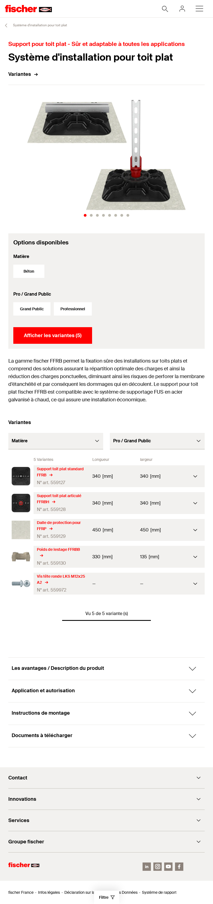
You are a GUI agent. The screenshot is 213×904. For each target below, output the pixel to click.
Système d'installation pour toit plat (39, 25)
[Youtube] (168, 866)
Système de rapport (159, 892)
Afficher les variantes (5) (53, 335)
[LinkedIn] (147, 866)
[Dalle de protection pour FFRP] (21, 530)
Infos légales (49, 892)
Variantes (19, 74)
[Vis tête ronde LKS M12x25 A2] (21, 583)
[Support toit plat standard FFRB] (21, 476)
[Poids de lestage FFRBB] (21, 556)
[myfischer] (182, 9)
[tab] (85, 215)
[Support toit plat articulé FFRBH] (21, 503)
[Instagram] (157, 866)
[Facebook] (179, 866)
